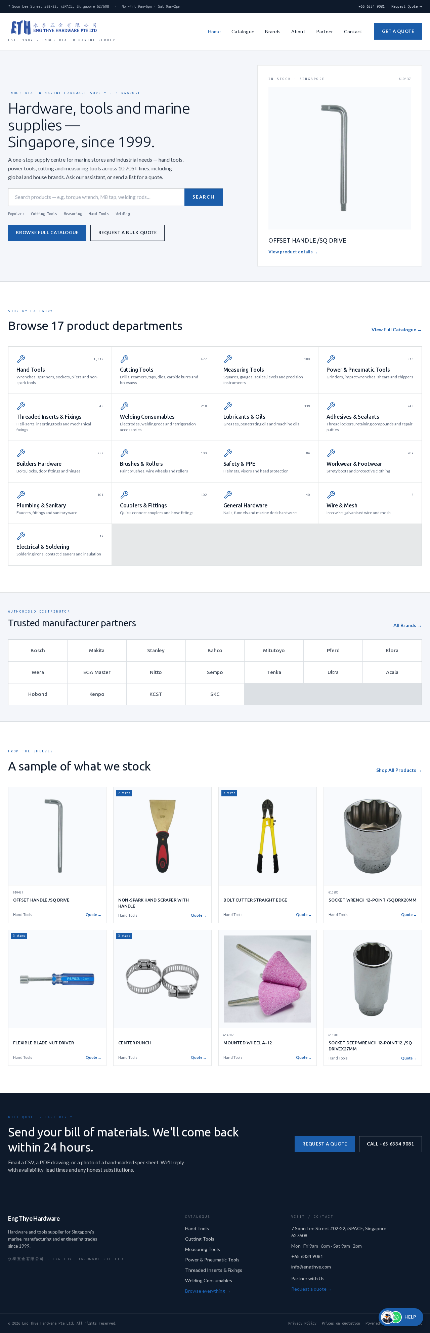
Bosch (38, 650)
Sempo (215, 672)
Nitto (156, 672)
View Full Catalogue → (397, 329)
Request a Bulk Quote (127, 232)
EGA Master (97, 672)
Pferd (333, 650)
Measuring (73, 214)
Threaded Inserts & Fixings (213, 1270)
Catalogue (242, 31)
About (298, 31)
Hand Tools (99, 214)
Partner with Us (308, 1278)
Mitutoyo (274, 650)
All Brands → (407, 625)
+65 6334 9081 (371, 6)
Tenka (274, 672)
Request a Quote (324, 1144)
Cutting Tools (44, 214)
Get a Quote (398, 31)
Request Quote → (406, 6)
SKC (215, 694)
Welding (123, 214)
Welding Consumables (208, 1280)
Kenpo (96, 694)
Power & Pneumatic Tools (212, 1259)
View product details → (293, 251)
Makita (96, 650)
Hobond (37, 694)
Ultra (333, 672)
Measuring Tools (202, 1249)
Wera (38, 672)
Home (214, 31)
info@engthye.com (311, 1266)
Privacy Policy (302, 1323)
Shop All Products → (399, 770)
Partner (324, 31)
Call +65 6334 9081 (390, 1144)
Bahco (215, 650)
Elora (392, 650)
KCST (155, 694)
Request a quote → (311, 1289)
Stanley (156, 650)
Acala (392, 672)
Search (203, 197)
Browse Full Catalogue (47, 232)
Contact (353, 31)
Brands (273, 31)
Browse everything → (208, 1291)
